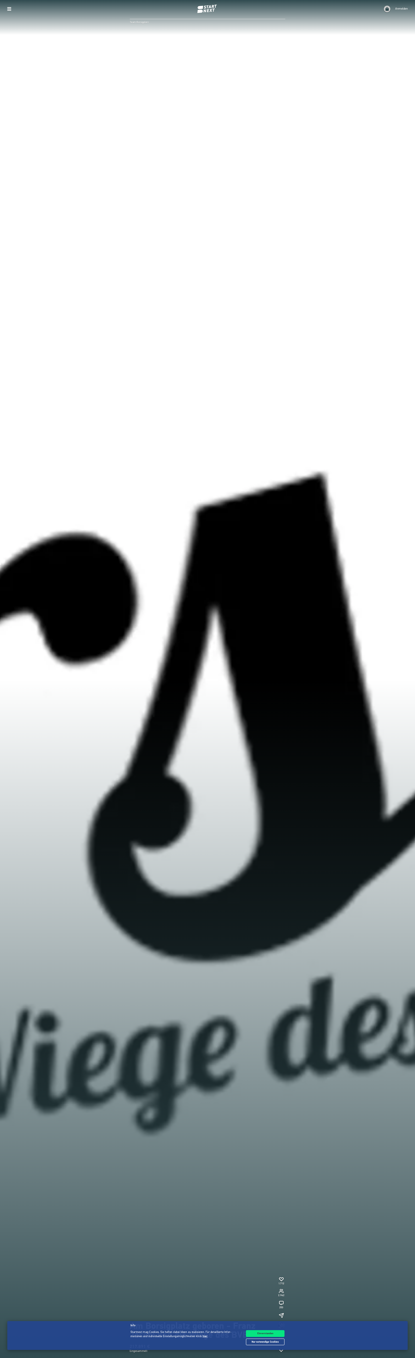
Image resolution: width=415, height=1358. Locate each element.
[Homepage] (207, 9)
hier (205, 1336)
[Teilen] (281, 1315)
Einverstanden (265, 1333)
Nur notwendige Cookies (265, 1342)
